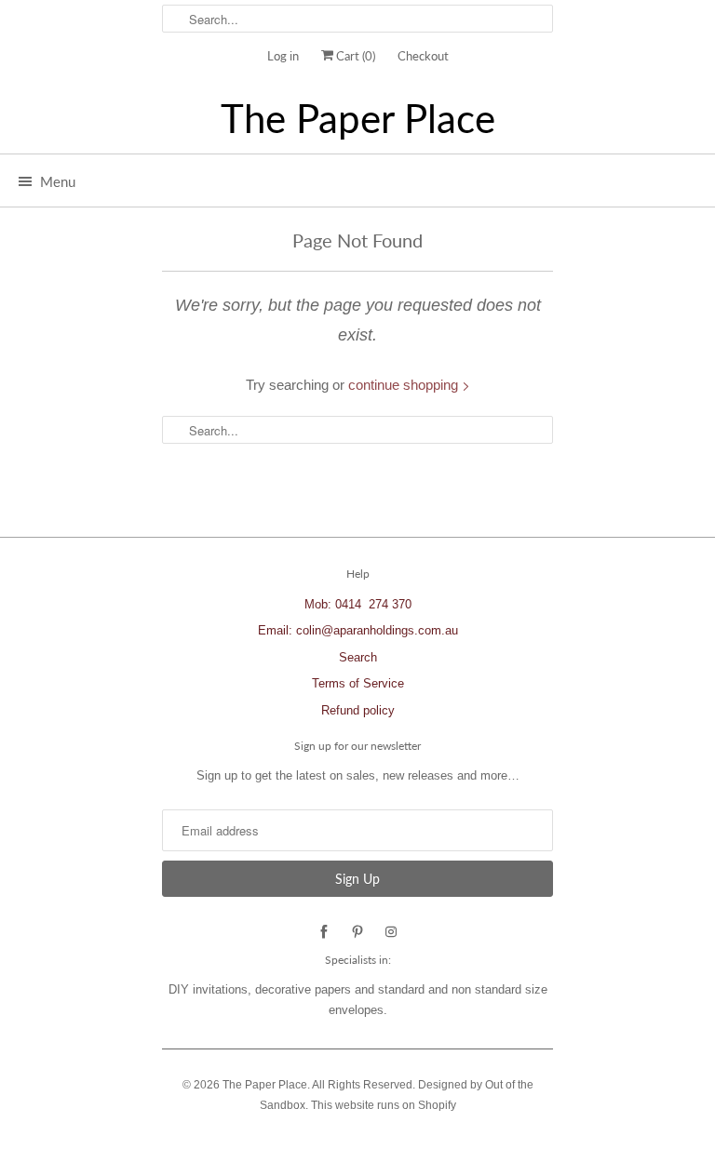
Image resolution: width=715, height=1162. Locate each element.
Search (358, 657)
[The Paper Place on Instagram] (391, 932)
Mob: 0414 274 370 (357, 604)
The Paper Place (358, 119)
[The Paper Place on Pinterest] (357, 932)
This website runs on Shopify (383, 1105)
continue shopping (405, 385)
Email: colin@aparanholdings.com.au (358, 630)
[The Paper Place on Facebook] (324, 932)
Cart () (354, 55)
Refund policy (358, 710)
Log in (283, 55)
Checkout (423, 55)
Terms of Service (358, 683)
